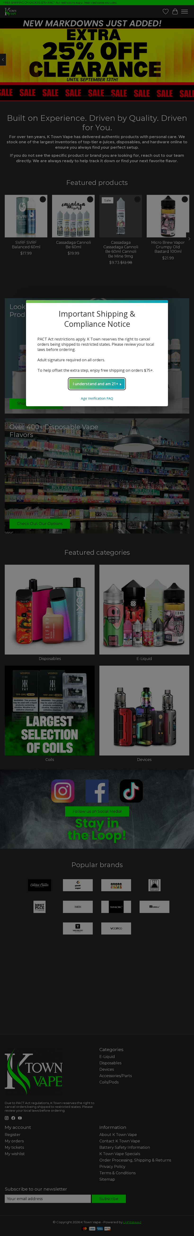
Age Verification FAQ (97, 398)
